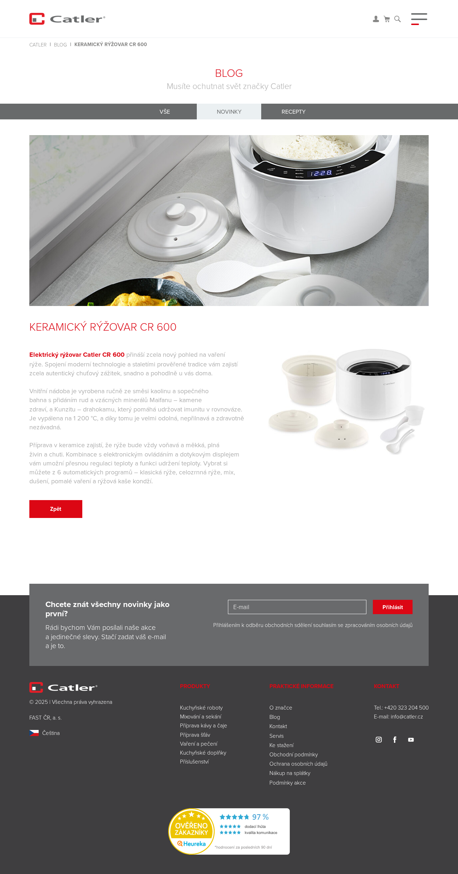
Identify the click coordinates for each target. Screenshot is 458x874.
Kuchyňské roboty (201, 707)
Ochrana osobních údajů (298, 763)
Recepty (294, 111)
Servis (276, 736)
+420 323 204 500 (406, 707)
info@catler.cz (407, 716)
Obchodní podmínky (293, 754)
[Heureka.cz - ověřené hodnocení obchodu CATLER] (229, 831)
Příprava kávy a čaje (203, 725)
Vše (165, 111)
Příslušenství (194, 761)
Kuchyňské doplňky (204, 752)
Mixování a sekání (200, 716)
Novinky (229, 111)
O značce (280, 707)
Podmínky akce (287, 782)
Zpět (55, 509)
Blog (60, 44)
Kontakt (278, 726)
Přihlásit (393, 607)
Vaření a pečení (198, 743)
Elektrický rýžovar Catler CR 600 (77, 354)
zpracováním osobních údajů (379, 625)
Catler (38, 44)
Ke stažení (281, 745)
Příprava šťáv (195, 735)
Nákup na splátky (289, 773)
